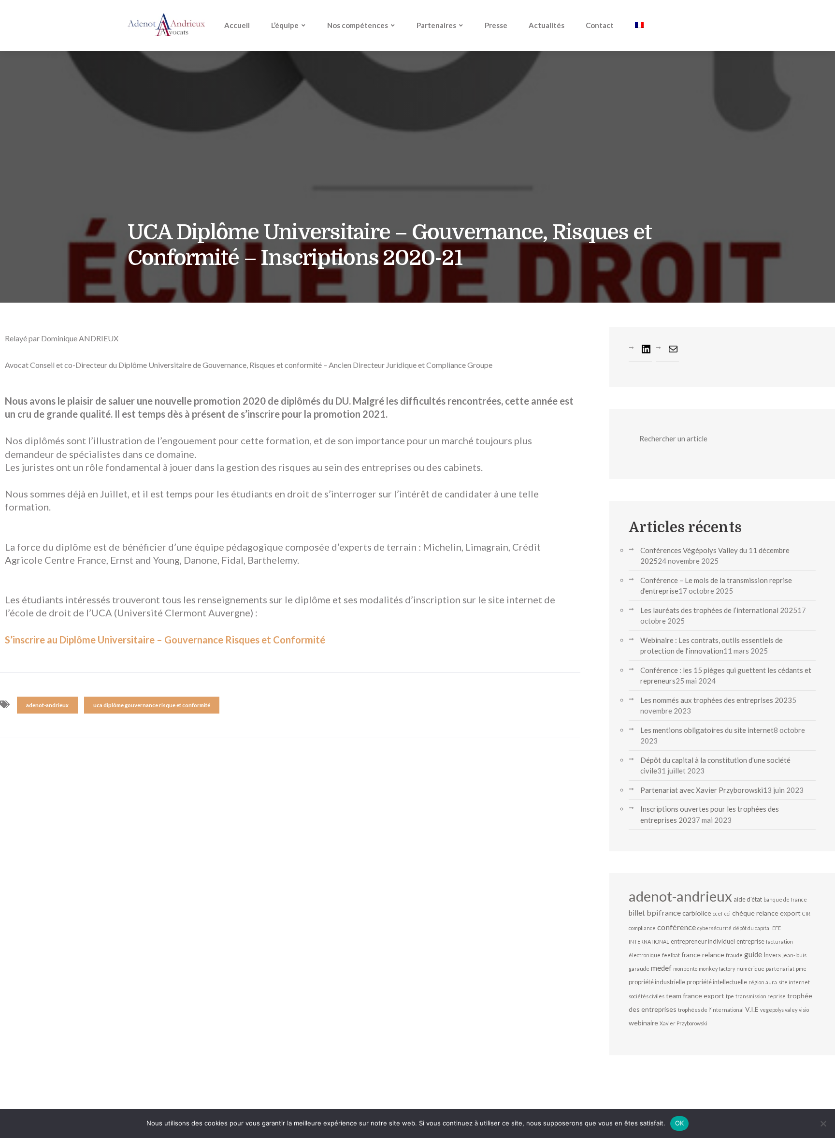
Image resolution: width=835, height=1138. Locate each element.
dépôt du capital (752, 928)
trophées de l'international (711, 1010)
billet (637, 912)
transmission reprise (760, 996)
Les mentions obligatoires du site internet (707, 730)
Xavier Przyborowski (683, 1023)
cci (727, 913)
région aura (763, 982)
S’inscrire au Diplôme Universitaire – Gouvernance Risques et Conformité (165, 639)
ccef (718, 913)
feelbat (671, 955)
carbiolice (696, 913)
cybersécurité (714, 928)
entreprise (750, 941)
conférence (676, 927)
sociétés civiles (646, 996)
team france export (695, 996)
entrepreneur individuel (703, 941)
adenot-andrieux (47, 705)
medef (661, 967)
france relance (702, 954)
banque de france (785, 899)
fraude (734, 955)
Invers (772, 955)
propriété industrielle (657, 982)
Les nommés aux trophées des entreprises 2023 (716, 700)
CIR (806, 913)
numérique (750, 968)
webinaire (643, 1023)
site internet (794, 982)
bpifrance (664, 912)
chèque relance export (766, 913)
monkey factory (717, 968)
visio (804, 1010)
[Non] (823, 1123)
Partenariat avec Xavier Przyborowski (701, 790)
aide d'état (748, 899)
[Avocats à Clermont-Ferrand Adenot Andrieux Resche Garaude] (166, 25)
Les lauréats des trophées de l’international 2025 (718, 610)
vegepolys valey (778, 1010)
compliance (642, 928)
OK (679, 1123)
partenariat (780, 968)
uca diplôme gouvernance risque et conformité (151, 705)
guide (753, 954)
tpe (730, 996)
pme (801, 968)
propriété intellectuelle (717, 982)
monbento (685, 968)
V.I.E (752, 1009)
